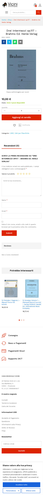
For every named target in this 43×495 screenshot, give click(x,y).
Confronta (26, 125)
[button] (5, 297)
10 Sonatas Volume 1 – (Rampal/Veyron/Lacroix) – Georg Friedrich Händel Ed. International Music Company (32, 304)
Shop (10, 20)
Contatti (5, 400)
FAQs (4, 431)
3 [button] (23, 320)
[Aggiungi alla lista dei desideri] (14, 125)
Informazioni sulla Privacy (11, 424)
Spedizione (6, 421)
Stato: (4, 103)
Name (4, 200)
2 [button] (21, 320)
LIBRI (12, 133)
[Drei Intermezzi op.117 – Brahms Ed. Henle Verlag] (4, 42)
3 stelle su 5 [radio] (24, 174)
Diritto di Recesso (8, 428)
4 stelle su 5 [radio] (26, 174)
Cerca (38, 12)
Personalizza (11, 491)
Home (4, 20)
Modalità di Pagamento (10, 418)
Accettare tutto (21, 485)
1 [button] (19, 320)
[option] (11, 295)
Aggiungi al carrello (21, 117)
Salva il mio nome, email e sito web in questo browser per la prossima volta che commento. (19, 225)
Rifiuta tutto (31, 491)
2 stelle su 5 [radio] (21, 174)
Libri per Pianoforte (22, 133)
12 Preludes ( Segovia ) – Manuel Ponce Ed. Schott (11, 302)
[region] (21, 478)
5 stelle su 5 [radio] (29, 174)
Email (4, 211)
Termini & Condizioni (9, 403)
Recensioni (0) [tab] (11, 146)
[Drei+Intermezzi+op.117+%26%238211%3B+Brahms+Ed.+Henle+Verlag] (9, 42)
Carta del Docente (8, 406)
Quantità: (4, 107)
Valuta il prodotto (8, 174)
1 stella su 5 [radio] (18, 174)
